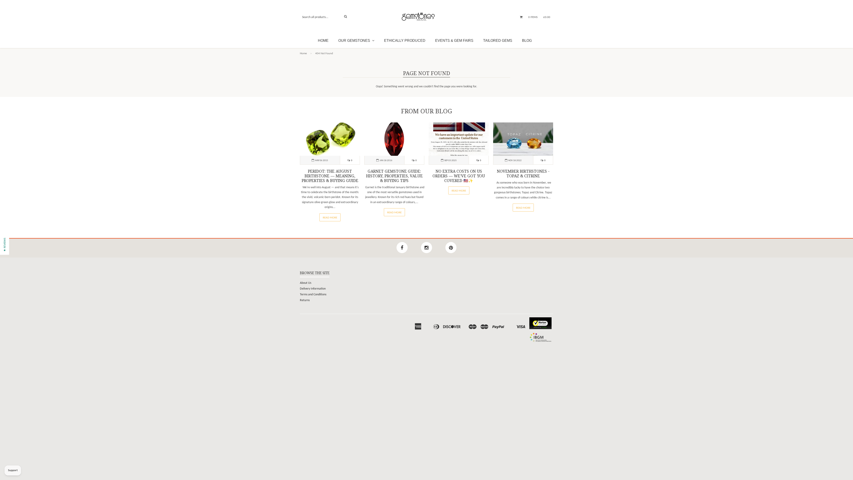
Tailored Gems (497, 40)
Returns (305, 300)
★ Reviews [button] (4, 245)
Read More (330, 217)
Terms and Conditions (313, 294)
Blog (527, 40)
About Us (305, 283)
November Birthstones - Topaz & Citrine (523, 173)
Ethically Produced (404, 40)
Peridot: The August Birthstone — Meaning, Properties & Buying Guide (330, 176)
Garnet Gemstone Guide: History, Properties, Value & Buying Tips (394, 176)
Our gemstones (354, 40)
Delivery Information (313, 288)
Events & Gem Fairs (454, 40)
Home (323, 40)
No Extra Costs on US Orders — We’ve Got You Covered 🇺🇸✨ (458, 176)
